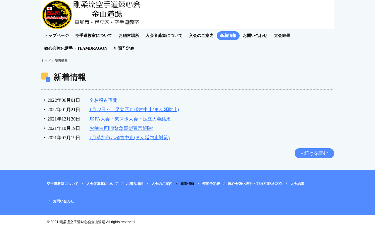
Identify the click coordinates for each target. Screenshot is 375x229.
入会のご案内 (201, 35)
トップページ (56, 35)
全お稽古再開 (103, 100)
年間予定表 (124, 48)
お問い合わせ (255, 35)
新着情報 (228, 35)
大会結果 (282, 35)
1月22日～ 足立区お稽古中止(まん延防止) (134, 109)
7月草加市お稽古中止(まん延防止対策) (129, 137)
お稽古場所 (129, 35)
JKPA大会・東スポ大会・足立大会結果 (130, 118)
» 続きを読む (314, 153)
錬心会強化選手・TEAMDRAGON (75, 48)
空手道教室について (93, 35)
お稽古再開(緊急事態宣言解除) (121, 128)
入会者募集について (164, 35)
